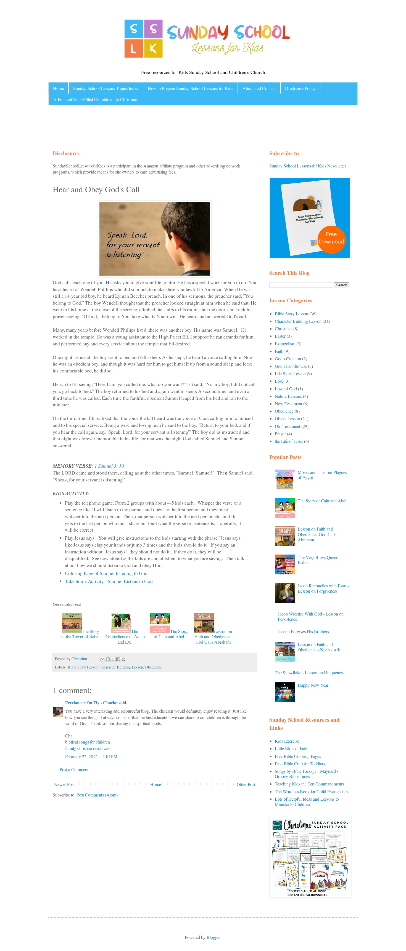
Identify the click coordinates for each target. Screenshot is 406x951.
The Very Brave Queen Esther (318, 559)
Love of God (286, 388)
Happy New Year (313, 685)
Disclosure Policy (300, 88)
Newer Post (64, 784)
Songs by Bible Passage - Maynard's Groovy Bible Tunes (306, 773)
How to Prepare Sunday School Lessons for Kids (190, 88)
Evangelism (285, 343)
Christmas (283, 328)
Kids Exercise (287, 741)
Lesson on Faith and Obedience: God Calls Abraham (213, 636)
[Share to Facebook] (118, 659)
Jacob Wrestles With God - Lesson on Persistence (311, 616)
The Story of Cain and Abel (171, 633)
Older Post (246, 784)
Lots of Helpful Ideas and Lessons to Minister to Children (307, 801)
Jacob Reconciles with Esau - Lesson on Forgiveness (323, 588)
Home (58, 88)
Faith (279, 351)
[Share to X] (113, 659)
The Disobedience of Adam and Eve (124, 636)
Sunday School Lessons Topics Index (105, 88)
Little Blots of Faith (292, 748)
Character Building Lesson (122, 667)
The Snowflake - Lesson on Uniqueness (309, 672)
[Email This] (102, 659)
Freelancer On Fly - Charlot (91, 702)
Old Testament (287, 426)
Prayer (280, 433)
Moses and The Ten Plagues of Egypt (322, 474)
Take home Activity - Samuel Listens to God (109, 581)
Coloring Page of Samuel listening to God (106, 573)
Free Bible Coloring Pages (298, 756)
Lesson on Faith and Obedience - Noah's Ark (319, 646)
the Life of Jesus (289, 441)
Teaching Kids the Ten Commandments (309, 784)
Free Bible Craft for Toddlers (300, 763)
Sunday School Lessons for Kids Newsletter (307, 166)
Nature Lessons (288, 396)
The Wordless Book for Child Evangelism (311, 791)
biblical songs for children (87, 742)
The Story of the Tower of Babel (80, 633)
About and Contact (259, 88)
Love (279, 381)
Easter (280, 336)
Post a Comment (74, 769)
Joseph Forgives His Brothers (303, 631)
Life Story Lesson (290, 373)
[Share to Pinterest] (123, 659)
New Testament (288, 403)
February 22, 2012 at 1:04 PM (91, 756)
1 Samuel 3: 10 (109, 465)
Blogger (213, 937)
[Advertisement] (157, 125)
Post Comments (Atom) (97, 795)
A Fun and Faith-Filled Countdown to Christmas (95, 99)
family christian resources (87, 748)
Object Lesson (287, 418)
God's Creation (288, 358)
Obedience (153, 667)
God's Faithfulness (291, 366)
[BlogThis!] (107, 659)
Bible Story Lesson (83, 667)
